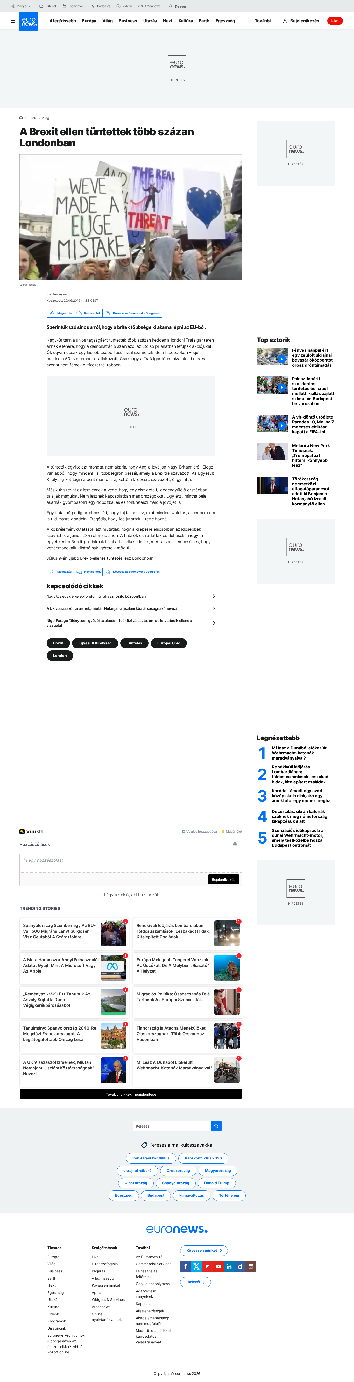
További (143, 1247)
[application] (130, 217)
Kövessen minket (106, 1285)
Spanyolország (175, 1183)
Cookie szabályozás (153, 1283)
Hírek (32, 118)
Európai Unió (168, 643)
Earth (204, 20)
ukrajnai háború (137, 1170)
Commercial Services (153, 1263)
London (60, 655)
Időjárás (98, 1271)
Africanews (101, 1307)
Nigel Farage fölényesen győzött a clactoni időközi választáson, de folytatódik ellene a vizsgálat (119, 622)
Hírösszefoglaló (105, 1263)
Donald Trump (216, 1183)
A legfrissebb (62, 20)
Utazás (150, 20)
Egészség (225, 20)
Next (167, 20)
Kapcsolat (144, 1303)
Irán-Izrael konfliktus (151, 1158)
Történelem (229, 1195)
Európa (89, 20)
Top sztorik (274, 340)
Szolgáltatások (104, 1247)
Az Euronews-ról (149, 1257)
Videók (53, 1314)
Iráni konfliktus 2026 (203, 1158)
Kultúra (186, 20)
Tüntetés (134, 643)
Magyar (22, 6)
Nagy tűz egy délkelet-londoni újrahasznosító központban (96, 596)
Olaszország (136, 1183)
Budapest (155, 1195)
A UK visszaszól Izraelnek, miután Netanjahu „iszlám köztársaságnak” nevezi (112, 608)
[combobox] (197, 6)
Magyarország (218, 1170)
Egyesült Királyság (95, 643)
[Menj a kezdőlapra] (28, 21)
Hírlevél (193, 1282)
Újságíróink (56, 1328)
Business (128, 20)
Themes (54, 1247)
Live (335, 20)
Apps (96, 1292)
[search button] (171, 6)
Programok (56, 1321)
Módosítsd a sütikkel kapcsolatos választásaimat (153, 1336)
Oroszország (178, 1170)
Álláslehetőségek (150, 1310)
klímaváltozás (191, 1195)
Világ (107, 20)
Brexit (58, 643)
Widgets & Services (108, 1299)
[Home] (21, 118)
